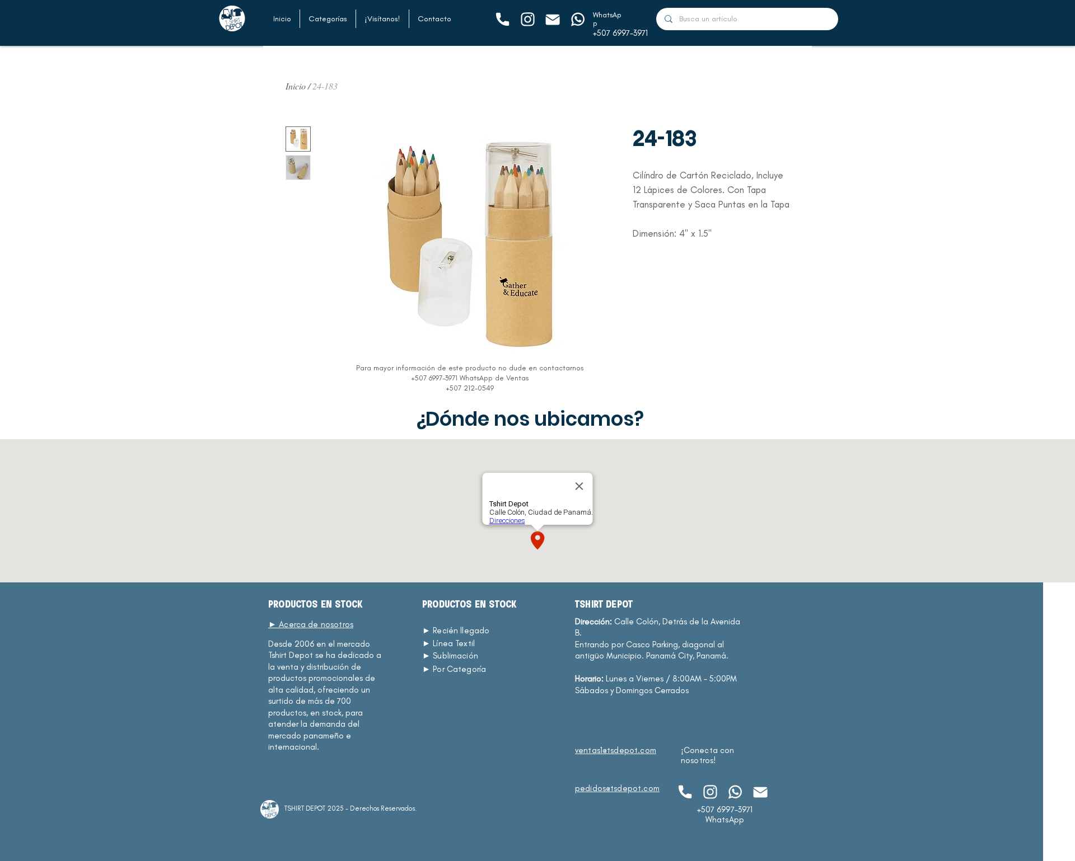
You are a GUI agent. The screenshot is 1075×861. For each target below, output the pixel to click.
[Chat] (502, 19)
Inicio (296, 86)
